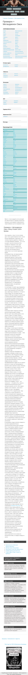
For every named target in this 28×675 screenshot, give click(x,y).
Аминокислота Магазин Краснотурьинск (12, 545)
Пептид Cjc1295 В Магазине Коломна (15, 644)
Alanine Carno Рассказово (12, 548)
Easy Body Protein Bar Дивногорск (14, 549)
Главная (9, 8)
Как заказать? (17, 8)
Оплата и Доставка (9, 11)
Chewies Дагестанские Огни (13, 550)
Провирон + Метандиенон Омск (16, 18)
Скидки (17, 11)
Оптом (22, 11)
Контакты (13, 14)
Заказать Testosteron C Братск (11, 639)
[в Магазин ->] (14, 647)
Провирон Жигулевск (16, 505)
